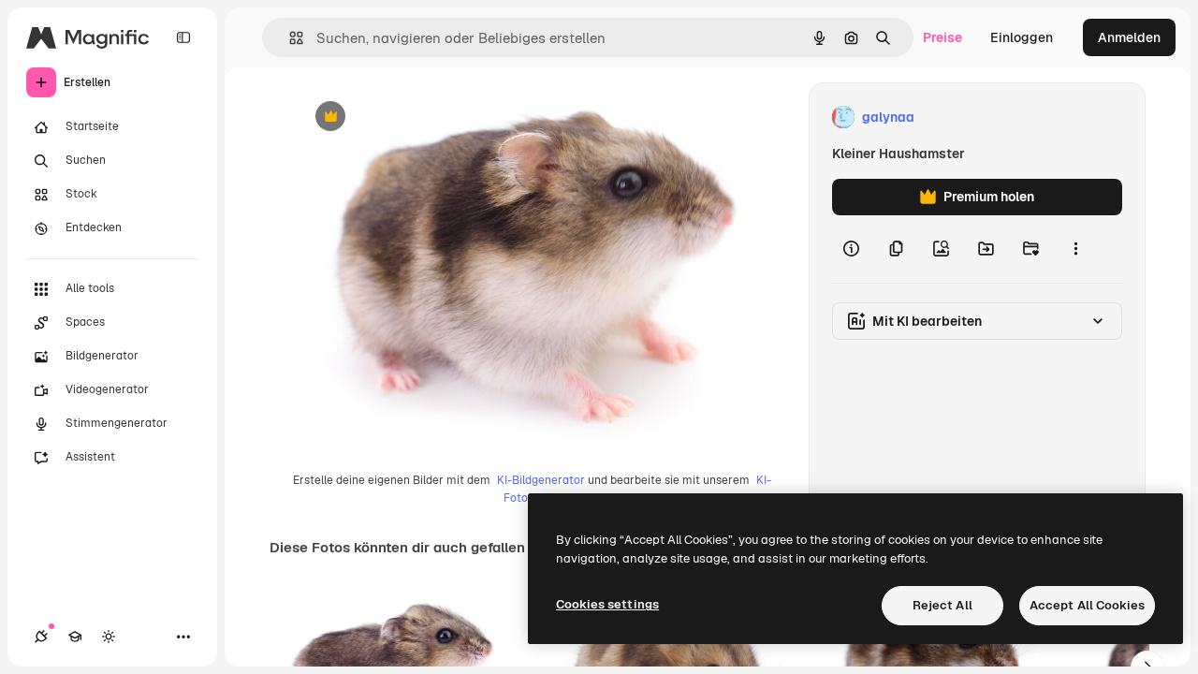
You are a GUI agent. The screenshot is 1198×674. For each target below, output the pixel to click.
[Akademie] (75, 637)
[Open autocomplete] (288, 38)
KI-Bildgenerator (541, 480)
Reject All (942, 605)
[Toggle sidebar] (183, 37)
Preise (942, 37)
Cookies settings (607, 604)
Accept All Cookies (1087, 605)
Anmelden (1129, 37)
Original (416, 117)
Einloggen (1021, 37)
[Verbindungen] (41, 637)
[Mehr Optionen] (1075, 249)
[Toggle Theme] (109, 637)
